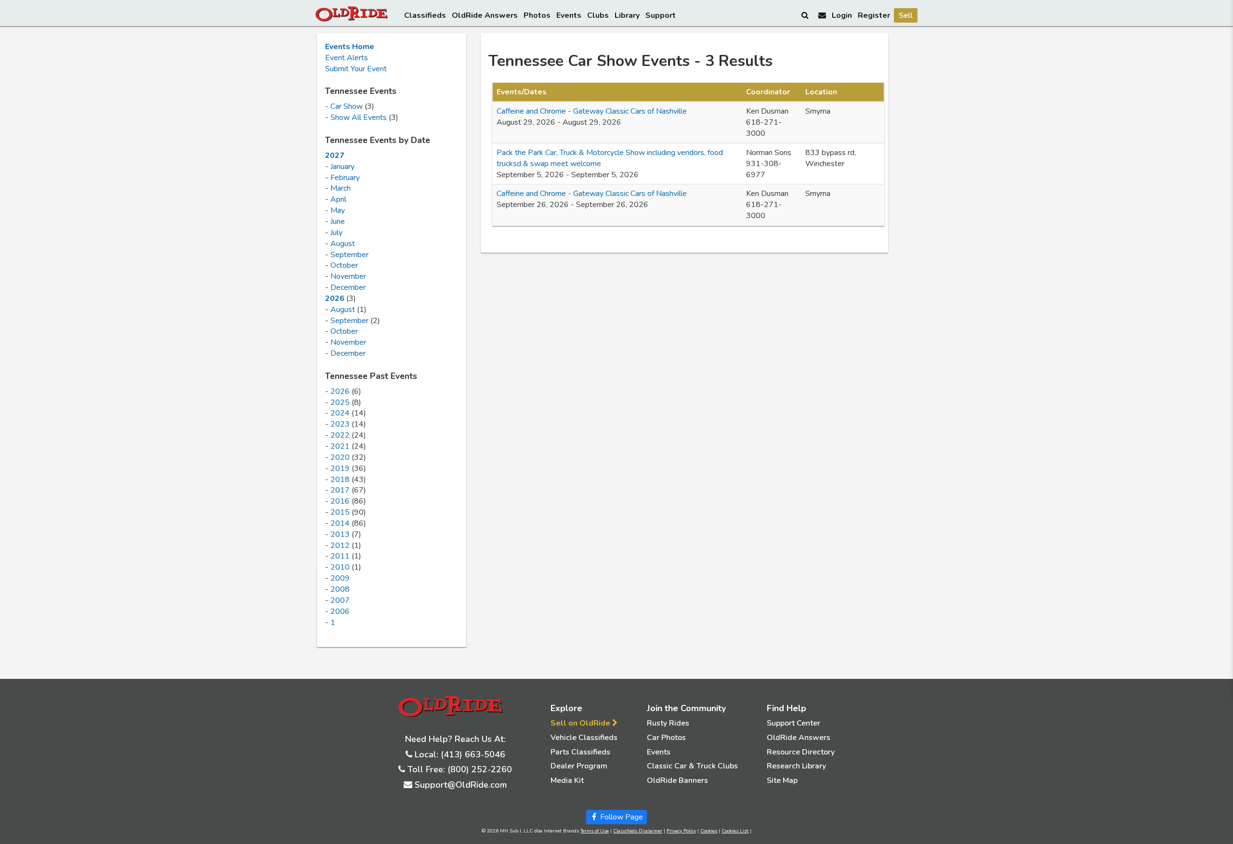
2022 (340, 435)
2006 (340, 611)
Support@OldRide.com (461, 785)
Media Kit (567, 780)
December (348, 287)
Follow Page (620, 817)
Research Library (796, 766)
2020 (340, 457)
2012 (340, 545)
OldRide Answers (485, 15)
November (348, 276)
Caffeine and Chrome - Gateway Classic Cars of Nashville (592, 111)
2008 (340, 589)
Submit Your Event (356, 69)
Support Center (793, 723)
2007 (340, 600)
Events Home (349, 46)
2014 (340, 523)
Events (568, 15)
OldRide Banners (677, 780)
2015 (340, 512)
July (336, 232)
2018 (340, 479)
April (338, 199)
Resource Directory (801, 752)
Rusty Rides (668, 723)
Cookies (708, 831)
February (345, 177)
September (349, 254)
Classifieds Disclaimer (637, 831)
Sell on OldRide (581, 723)
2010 (340, 567)
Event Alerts (346, 57)
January (342, 166)
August (342, 243)
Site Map (782, 780)
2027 (334, 155)
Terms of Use (594, 831)
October (344, 265)
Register (874, 15)
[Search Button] (805, 15)
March (340, 188)
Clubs (598, 15)
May (337, 210)
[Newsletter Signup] (822, 15)
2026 (334, 298)
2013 (340, 534)
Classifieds (425, 15)
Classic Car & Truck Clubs (692, 766)
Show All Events (358, 117)
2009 (340, 578)
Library (627, 15)
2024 (340, 413)
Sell (906, 15)
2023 (340, 424)
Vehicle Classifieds (584, 737)
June (337, 221)
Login (842, 15)
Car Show (346, 106)
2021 (340, 446)
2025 (340, 402)
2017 (340, 490)
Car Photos (666, 737)
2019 (340, 468)
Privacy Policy (681, 831)
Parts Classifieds (580, 752)
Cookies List (734, 831)
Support (660, 15)
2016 (340, 501)
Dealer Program (579, 766)
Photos (537, 15)
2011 (340, 556)
